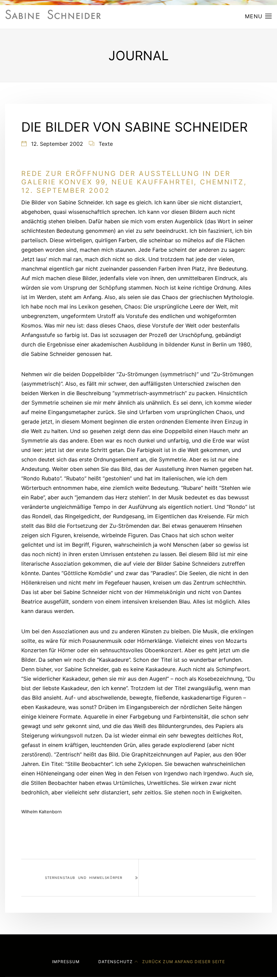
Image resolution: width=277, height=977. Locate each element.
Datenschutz (115, 961)
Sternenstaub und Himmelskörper (83, 878)
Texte (106, 143)
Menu (255, 16)
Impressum (66, 961)
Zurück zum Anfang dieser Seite (183, 961)
